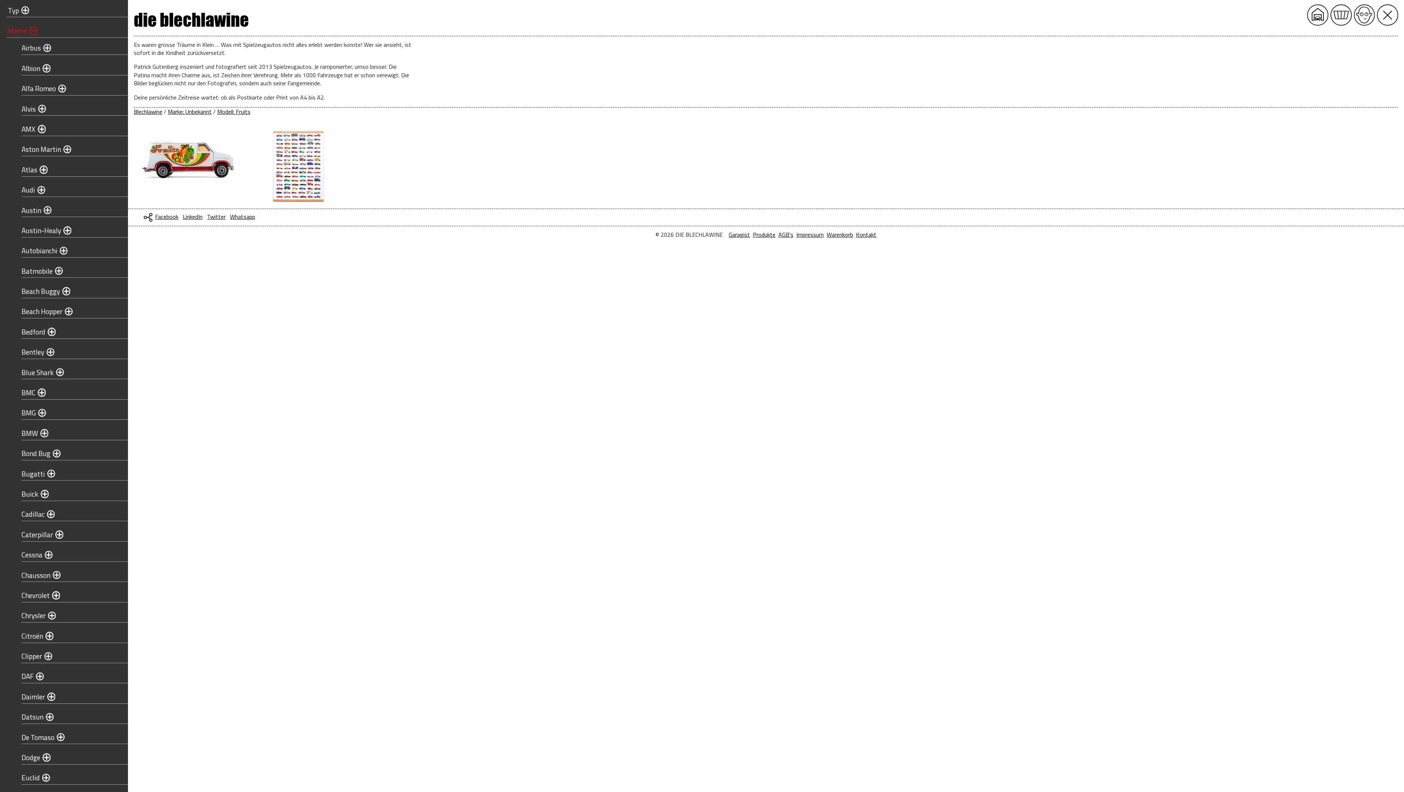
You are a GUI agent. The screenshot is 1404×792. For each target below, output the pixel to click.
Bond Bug (36, 453)
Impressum (810, 234)
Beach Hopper (42, 311)
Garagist (739, 234)
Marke (17, 30)
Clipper (32, 656)
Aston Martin (41, 149)
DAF (28, 676)
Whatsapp (242, 216)
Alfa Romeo (39, 88)
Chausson (36, 575)
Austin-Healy (41, 230)
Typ (13, 10)
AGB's (785, 234)
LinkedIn (193, 216)
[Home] (1317, 15)
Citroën (32, 636)
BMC (28, 392)
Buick (30, 494)
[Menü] (1387, 15)
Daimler (33, 696)
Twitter (216, 216)
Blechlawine (148, 111)
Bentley (33, 352)
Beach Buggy (41, 291)
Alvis (29, 109)
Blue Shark (38, 372)
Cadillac (33, 514)
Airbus (31, 47)
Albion (31, 68)
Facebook (166, 216)
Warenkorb (840, 234)
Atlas (29, 169)
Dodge (31, 757)
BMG (29, 412)
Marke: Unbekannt (190, 111)
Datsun (33, 716)
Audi (28, 189)
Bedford (33, 331)
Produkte (764, 234)
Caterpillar (37, 534)
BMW (30, 433)
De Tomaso (38, 737)
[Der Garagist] (1364, 15)
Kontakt (866, 234)
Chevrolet (36, 595)
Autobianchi (39, 250)
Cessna (32, 554)
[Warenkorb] (1341, 15)
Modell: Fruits (233, 111)
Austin (31, 210)
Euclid (31, 777)
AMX (28, 129)
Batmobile (37, 271)
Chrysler (34, 615)
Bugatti (33, 473)
